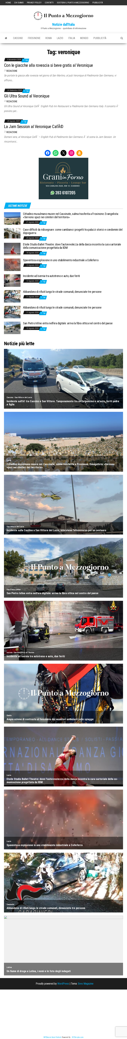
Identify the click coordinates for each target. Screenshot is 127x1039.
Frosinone (34, 38)
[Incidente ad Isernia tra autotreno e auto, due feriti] (12, 280)
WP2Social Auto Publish (52, 1037)
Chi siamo (19, 2)
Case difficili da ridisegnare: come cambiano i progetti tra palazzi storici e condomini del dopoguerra (72, 231)
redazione (11, 71)
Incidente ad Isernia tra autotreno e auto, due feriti (51, 276)
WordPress (63, 983)
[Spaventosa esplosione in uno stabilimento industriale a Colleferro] (12, 264)
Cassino (18, 38)
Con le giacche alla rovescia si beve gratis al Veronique (48, 65)
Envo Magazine (85, 983)
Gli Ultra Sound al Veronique (26, 95)
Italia (71, 38)
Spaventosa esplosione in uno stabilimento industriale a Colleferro (60, 260)
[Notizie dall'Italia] (6, 38)
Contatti (49, 2)
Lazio (60, 38)
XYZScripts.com (78, 1037)
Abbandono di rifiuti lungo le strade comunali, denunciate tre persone (62, 291)
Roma (48, 38)
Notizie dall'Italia (63, 24)
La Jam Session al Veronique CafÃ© (34, 126)
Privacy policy (34, 2)
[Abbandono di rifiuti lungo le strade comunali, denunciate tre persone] (12, 296)
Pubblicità (97, 2)
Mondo (84, 38)
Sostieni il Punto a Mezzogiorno (73, 2)
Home (8, 2)
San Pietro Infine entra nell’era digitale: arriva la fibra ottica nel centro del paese (68, 323)
